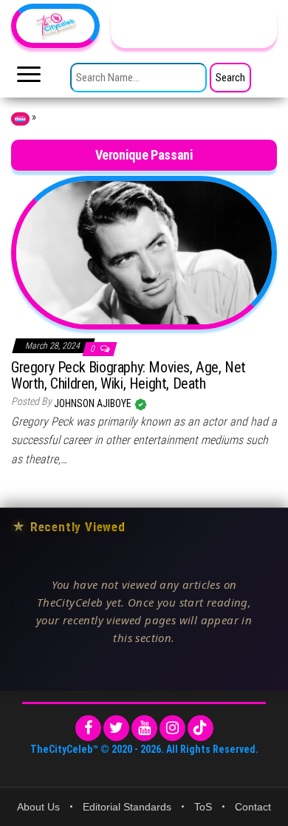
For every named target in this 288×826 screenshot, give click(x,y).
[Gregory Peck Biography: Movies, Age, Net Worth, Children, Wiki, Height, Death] (144, 252)
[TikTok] (200, 728)
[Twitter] (116, 728)
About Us (38, 807)
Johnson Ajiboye (94, 403)
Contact (253, 807)
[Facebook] (88, 728)
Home (20, 119)
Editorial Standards (127, 807)
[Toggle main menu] (29, 78)
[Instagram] (172, 728)
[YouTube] (144, 728)
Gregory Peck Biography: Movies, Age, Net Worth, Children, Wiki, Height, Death (128, 375)
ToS (203, 807)
